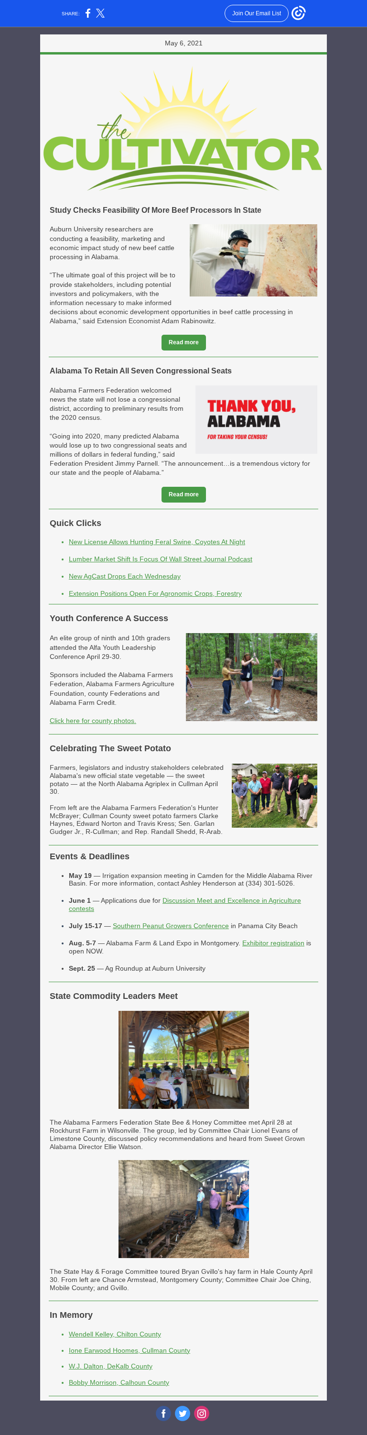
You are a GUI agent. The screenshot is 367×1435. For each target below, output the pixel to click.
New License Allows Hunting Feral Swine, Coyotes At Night (157, 542)
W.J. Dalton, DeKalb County (110, 1366)
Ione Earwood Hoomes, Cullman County (129, 1350)
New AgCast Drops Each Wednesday (125, 576)
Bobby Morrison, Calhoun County (119, 1382)
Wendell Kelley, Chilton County (115, 1334)
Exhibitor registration (273, 943)
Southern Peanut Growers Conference (171, 926)
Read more (184, 342)
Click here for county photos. (93, 720)
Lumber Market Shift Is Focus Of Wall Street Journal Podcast (160, 559)
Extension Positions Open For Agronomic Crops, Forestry (155, 593)
